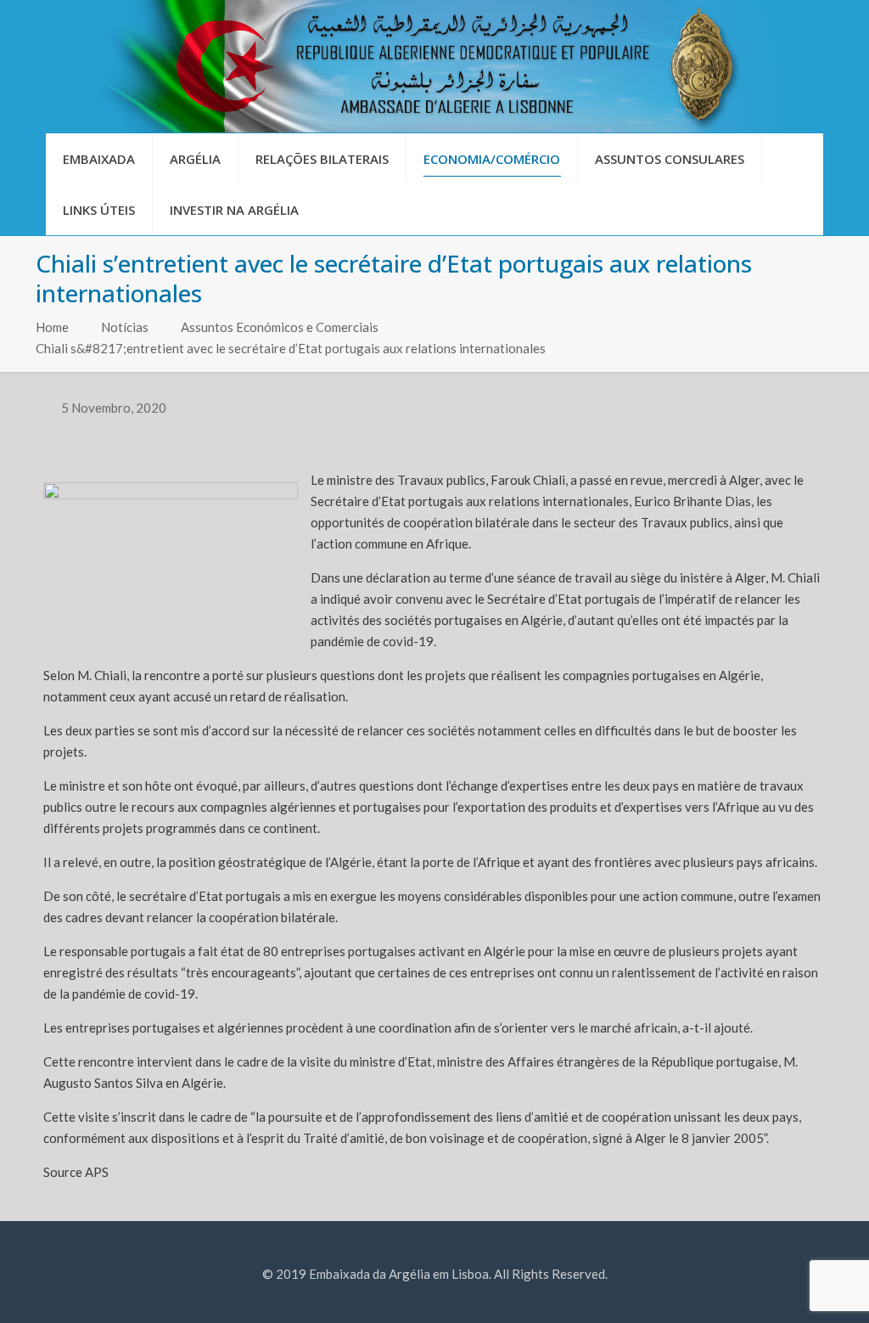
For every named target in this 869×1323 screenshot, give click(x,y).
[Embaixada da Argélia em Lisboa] (434, 66)
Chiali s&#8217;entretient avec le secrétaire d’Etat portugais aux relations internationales (291, 348)
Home (52, 327)
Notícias (125, 327)
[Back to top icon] (787, 1288)
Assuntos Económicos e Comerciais (279, 327)
